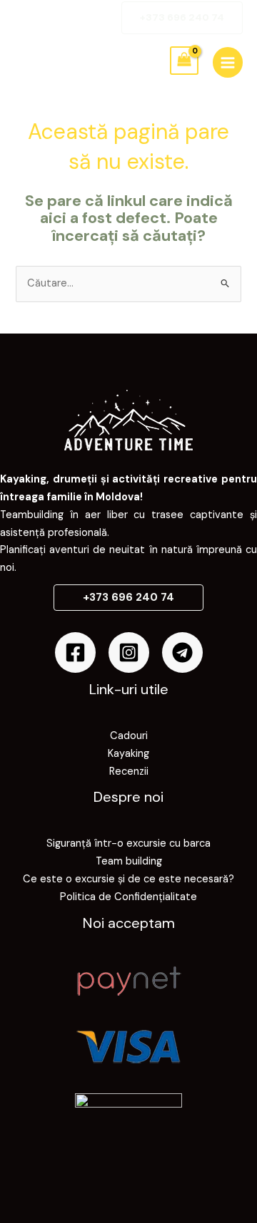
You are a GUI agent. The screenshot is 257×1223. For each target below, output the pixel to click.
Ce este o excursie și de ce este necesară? (128, 879)
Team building (129, 861)
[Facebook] (75, 652)
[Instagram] (129, 652)
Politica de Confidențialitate (128, 897)
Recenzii (128, 771)
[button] (182, 17)
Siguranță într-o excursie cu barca (128, 843)
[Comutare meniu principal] (228, 62)
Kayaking (128, 753)
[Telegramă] (182, 652)
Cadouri (129, 736)
